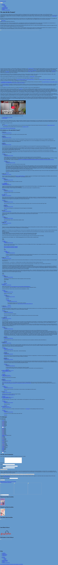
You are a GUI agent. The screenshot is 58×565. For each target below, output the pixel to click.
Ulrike (5, 241)
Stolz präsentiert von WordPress (18, 564)
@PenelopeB (28, 408)
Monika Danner (4, 183)
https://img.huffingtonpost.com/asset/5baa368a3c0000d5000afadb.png (20, 286)
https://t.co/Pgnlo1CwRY (51, 125)
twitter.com (12, 370)
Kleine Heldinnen (4, 118)
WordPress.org (4, 555)
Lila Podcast (34, 70)
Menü (1, 2)
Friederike (3, 445)
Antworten (7, 172)
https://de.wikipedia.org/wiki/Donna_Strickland (11, 247)
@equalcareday (5, 125)
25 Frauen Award (30, 68)
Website (1, 467)
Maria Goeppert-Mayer (47, 79)
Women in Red (32, 76)
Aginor (3, 438)
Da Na (3, 284)
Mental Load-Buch (5, 7)
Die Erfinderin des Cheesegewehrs (6, 81)
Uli (2, 450)
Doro (3, 437)
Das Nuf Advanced (3, 564)
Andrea (3, 434)
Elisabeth (3, 447)
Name (1, 464)
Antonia (3, 443)
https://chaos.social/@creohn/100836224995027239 (25, 303)
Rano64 (3, 421)
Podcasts (3, 9)
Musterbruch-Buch (5, 8)
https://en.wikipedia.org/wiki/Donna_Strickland (11, 246)
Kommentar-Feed (4, 554)
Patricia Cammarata (5, 370)
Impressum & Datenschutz (6, 562)
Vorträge (5, 558)
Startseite (3, 4)
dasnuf (1, 128)
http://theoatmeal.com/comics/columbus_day (8, 394)
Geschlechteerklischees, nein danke (7, 117)
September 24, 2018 (25, 126)
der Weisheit (7, 71)
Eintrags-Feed (4, 553)
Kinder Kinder (13, 128)
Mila (3, 194)
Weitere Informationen (6, 476)
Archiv (5, 6)
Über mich (3, 557)
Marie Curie (41, 79)
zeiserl (3, 406)
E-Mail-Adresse (2, 466)
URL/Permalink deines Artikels (4, 478)
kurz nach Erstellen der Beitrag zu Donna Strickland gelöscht (25, 79)
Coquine (3, 375)
